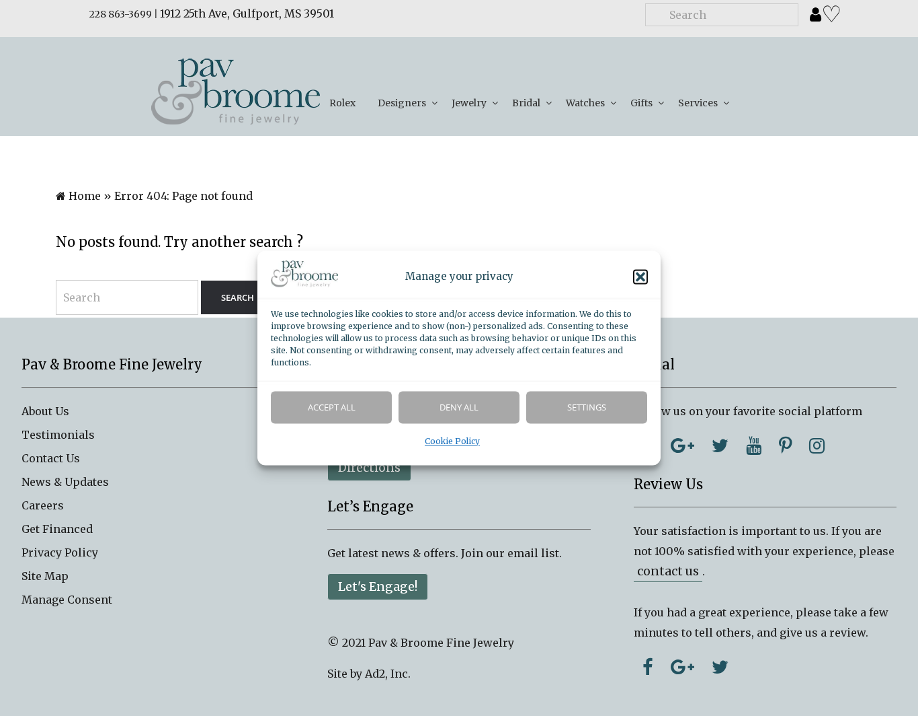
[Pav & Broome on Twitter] (720, 445)
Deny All (459, 408)
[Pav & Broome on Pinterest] (785, 445)
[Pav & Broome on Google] (682, 445)
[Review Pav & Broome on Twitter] (720, 666)
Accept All (332, 408)
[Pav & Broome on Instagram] (816, 445)
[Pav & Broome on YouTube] (753, 445)
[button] (640, 277)
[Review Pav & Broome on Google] (682, 666)
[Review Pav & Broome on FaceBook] (648, 666)
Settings (586, 408)
